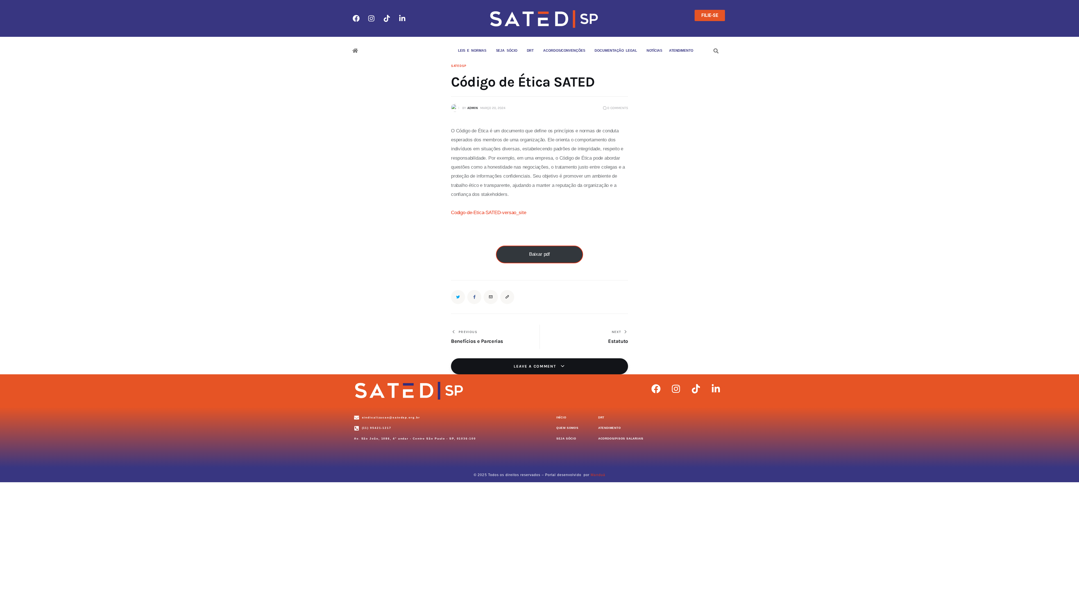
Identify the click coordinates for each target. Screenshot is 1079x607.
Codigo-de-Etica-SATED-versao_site (488, 212)
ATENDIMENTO (681, 51)
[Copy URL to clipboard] (507, 297)
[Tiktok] (387, 19)
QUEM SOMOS (436, 51)
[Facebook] (356, 19)
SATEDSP (458, 66)
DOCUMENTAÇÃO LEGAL (616, 51)
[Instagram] (371, 19)
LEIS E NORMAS (472, 51)
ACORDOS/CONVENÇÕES (564, 51)
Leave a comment (535, 366)
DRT (530, 51)
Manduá (598, 475)
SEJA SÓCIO (506, 51)
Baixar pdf (539, 254)
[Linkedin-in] (402, 19)
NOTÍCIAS (654, 51)
